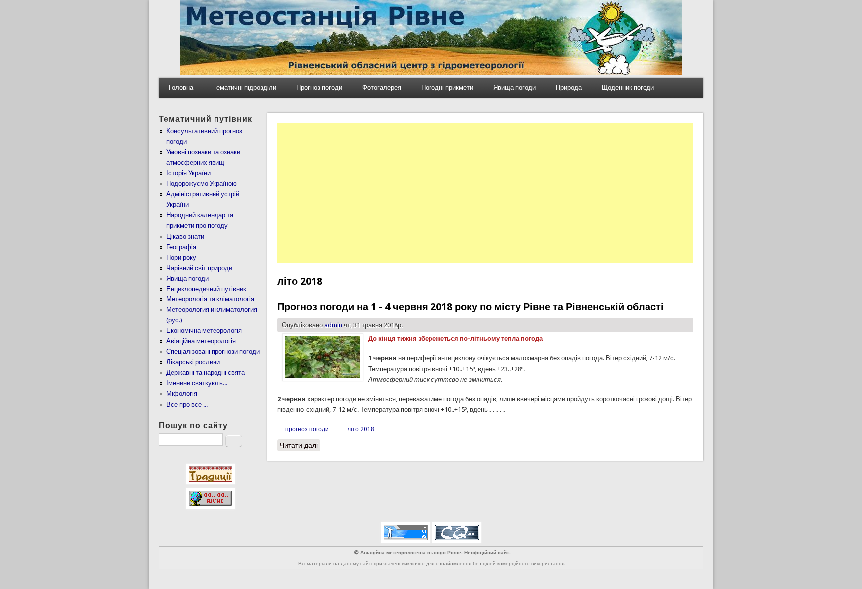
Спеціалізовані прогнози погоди (213, 351)
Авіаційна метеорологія (201, 341)
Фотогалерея (381, 87)
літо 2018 (360, 429)
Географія (181, 247)
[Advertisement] (485, 193)
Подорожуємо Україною (201, 183)
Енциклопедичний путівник (206, 289)
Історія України (188, 173)
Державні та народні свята (205, 372)
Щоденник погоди (628, 87)
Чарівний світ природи (199, 268)
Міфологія (181, 393)
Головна (181, 87)
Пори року (181, 257)
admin (333, 325)
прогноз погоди (307, 429)
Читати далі (300, 445)
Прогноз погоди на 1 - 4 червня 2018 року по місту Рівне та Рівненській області (470, 307)
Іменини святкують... (196, 383)
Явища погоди (514, 87)
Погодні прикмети (447, 87)
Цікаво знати (185, 236)
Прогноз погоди (319, 87)
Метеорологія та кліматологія (210, 299)
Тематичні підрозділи (244, 87)
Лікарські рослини (193, 362)
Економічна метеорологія (204, 330)
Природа (569, 87)
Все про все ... (187, 404)
